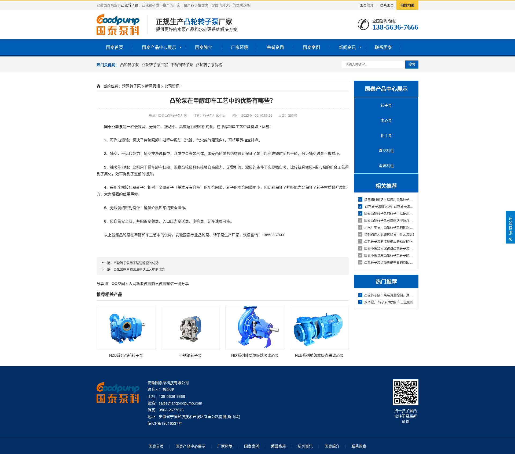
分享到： (104, 283)
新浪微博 (143, 283)
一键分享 (181, 283)
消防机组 (386, 165)
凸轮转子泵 (129, 5)
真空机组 (386, 150)
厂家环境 (239, 47)
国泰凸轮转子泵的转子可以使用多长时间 (387, 213)
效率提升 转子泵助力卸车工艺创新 (386, 302)
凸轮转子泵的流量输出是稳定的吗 (386, 241)
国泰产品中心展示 (159, 47)
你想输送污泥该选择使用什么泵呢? (386, 234)
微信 (170, 283)
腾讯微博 (158, 283)
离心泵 (386, 120)
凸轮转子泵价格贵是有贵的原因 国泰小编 (387, 262)
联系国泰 (387, 5)
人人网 (130, 283)
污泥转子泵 (131, 85)
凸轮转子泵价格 (209, 64)
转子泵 (386, 105)
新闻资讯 (347, 47)
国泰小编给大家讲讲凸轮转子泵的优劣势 (387, 248)
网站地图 (407, 5)
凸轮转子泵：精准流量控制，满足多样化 (387, 295)
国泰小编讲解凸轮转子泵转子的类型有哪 (387, 255)
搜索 (412, 64)
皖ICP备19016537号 (165, 423)
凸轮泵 (117, 126)
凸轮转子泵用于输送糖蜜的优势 (136, 262)
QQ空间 (118, 283)
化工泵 (386, 135)
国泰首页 (114, 47)
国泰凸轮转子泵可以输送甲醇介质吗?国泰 (387, 220)
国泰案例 (311, 47)
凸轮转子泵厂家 (155, 64)
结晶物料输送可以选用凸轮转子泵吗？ (387, 199)
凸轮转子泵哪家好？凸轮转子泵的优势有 (387, 206)
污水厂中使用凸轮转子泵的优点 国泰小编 (387, 227)
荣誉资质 (275, 47)
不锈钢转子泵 (182, 64)
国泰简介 (367, 5)
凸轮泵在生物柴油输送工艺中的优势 (139, 269)
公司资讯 (171, 85)
